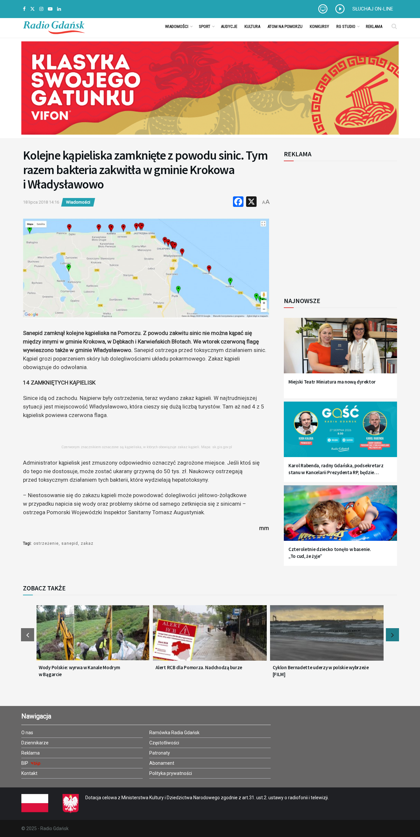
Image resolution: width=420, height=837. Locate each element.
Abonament (161, 763)
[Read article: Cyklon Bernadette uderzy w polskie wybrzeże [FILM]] (327, 637)
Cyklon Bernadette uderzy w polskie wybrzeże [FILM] (321, 670)
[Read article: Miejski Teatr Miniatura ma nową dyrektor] (340, 349)
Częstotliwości (164, 742)
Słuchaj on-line (372, 9)
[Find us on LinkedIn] (59, 9)
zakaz (87, 543)
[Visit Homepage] (54, 26)
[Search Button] (394, 26)
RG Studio (345, 26)
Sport (204, 26)
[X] (251, 202)
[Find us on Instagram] (41, 9)
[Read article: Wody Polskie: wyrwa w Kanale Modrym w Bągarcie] (93, 637)
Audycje (229, 26)
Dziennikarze (35, 742)
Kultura (252, 26)
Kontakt (29, 773)
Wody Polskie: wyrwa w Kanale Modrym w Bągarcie (79, 670)
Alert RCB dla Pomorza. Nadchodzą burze (199, 667)
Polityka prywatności (170, 773)
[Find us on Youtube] (50, 9)
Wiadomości (176, 26)
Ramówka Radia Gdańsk (174, 732)
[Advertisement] (338, 225)
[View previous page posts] (27, 634)
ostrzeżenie (46, 543)
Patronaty (159, 753)
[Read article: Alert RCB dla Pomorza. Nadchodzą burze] (209, 637)
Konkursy (319, 26)
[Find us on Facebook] (24, 9)
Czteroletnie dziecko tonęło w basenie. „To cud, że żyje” (329, 552)
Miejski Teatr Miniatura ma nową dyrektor (332, 382)
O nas (27, 732)
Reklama (374, 26)
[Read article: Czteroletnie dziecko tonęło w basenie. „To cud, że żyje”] (340, 517)
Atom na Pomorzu (285, 26)
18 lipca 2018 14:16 (41, 202)
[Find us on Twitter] (32, 9)
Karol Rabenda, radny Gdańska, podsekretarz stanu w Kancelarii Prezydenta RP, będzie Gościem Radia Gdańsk (335, 469)
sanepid (69, 543)
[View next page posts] (392, 634)
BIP (25, 763)
